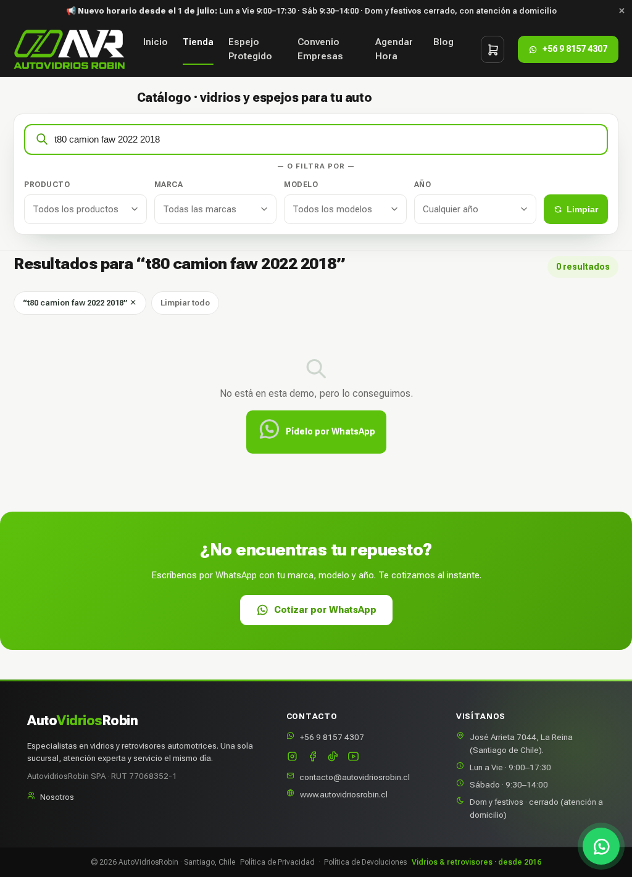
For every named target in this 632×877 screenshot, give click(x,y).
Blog (443, 42)
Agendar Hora (394, 49)
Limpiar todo (185, 302)
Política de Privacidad (277, 862)
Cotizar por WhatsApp (325, 609)
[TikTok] (333, 758)
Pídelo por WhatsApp (330, 431)
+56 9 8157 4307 (332, 737)
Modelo (301, 184)
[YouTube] (353, 758)
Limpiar (582, 209)
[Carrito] (492, 49)
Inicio (155, 42)
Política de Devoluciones (365, 862)
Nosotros (57, 797)
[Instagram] (292, 758)
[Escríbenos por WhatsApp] (601, 846)
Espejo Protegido (250, 49)
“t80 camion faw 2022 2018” (76, 302)
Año (422, 184)
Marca (168, 184)
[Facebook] (312, 758)
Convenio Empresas (320, 49)
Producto (47, 184)
